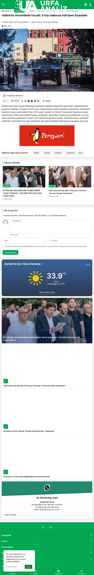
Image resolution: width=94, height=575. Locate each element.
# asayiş (47, 153)
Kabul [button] (28, 567)
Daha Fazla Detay (47, 292)
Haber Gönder (10, 515)
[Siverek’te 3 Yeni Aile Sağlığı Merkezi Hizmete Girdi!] (47, 457)
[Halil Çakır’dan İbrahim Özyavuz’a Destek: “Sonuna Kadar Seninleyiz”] (70, 183)
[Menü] (3, 4)
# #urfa (36, 153)
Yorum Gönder (10, 252)
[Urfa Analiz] (44, 5)
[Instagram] (50, 527)
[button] (85, 4)
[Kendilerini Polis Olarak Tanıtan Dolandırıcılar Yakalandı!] (47, 411)
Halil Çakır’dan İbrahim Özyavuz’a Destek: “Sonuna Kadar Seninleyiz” (34, 386)
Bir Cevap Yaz (11, 210)
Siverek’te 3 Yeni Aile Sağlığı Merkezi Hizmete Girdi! (26, 476)
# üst (80, 153)
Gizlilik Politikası (11, 567)
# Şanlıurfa (70, 153)
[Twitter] (43, 527)
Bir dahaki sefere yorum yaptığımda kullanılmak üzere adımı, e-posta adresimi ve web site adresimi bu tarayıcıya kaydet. (46, 246)
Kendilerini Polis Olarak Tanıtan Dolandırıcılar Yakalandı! (28, 431)
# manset (58, 153)
